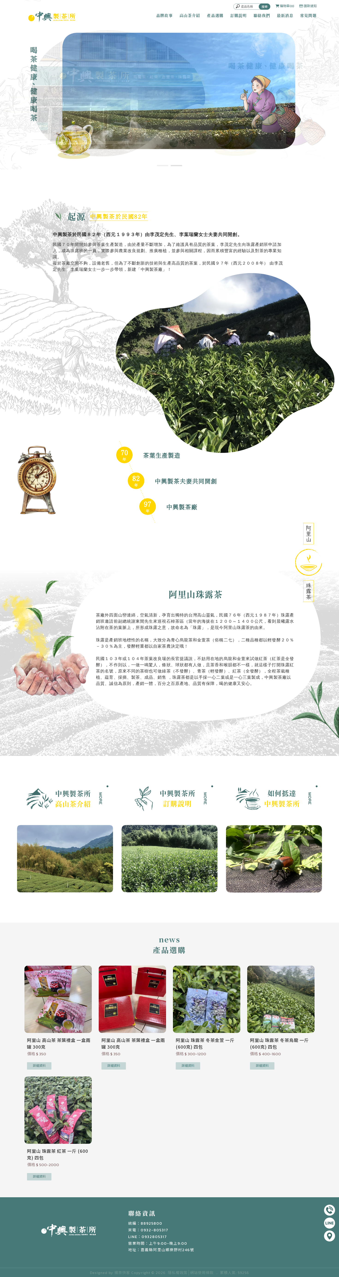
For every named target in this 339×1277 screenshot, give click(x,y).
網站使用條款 (202, 1272)
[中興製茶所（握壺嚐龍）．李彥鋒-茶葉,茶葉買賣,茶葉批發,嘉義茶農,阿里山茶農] (52, 18)
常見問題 (308, 15)
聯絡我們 (261, 15)
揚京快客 (122, 1272)
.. (217, 1272)
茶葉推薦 (124, 1256)
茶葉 (111, 1256)
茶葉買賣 (224, 1256)
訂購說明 (238, 15)
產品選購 (215, 15)
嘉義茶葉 (140, 1256)
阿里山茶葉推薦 (203, 1256)
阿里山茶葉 (180, 1256)
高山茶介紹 (189, 15)
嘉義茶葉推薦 (159, 1256)
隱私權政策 (177, 1272)
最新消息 (285, 15)
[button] (162, 165)
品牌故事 (164, 15)
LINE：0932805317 (147, 1236)
